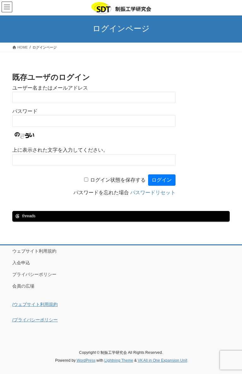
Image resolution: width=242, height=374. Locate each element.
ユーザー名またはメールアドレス (50, 88)
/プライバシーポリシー (35, 319)
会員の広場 (23, 286)
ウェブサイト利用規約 (34, 251)
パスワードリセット (153, 192)
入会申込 (21, 262)
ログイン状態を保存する (118, 180)
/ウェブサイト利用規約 (35, 304)
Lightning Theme (118, 360)
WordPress (86, 360)
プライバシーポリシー (34, 274)
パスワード (24, 111)
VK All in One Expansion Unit (162, 360)
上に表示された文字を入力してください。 (60, 150)
